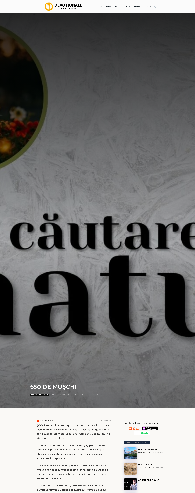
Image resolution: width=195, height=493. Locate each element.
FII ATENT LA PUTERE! (148, 449)
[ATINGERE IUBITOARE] (130, 484)
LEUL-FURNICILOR (146, 465)
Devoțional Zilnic (144, 483)
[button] (155, 6)
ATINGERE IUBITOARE (148, 480)
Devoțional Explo (39, 395)
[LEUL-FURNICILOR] (130, 469)
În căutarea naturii (78, 395)
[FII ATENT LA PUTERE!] (130, 453)
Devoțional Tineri (144, 452)
